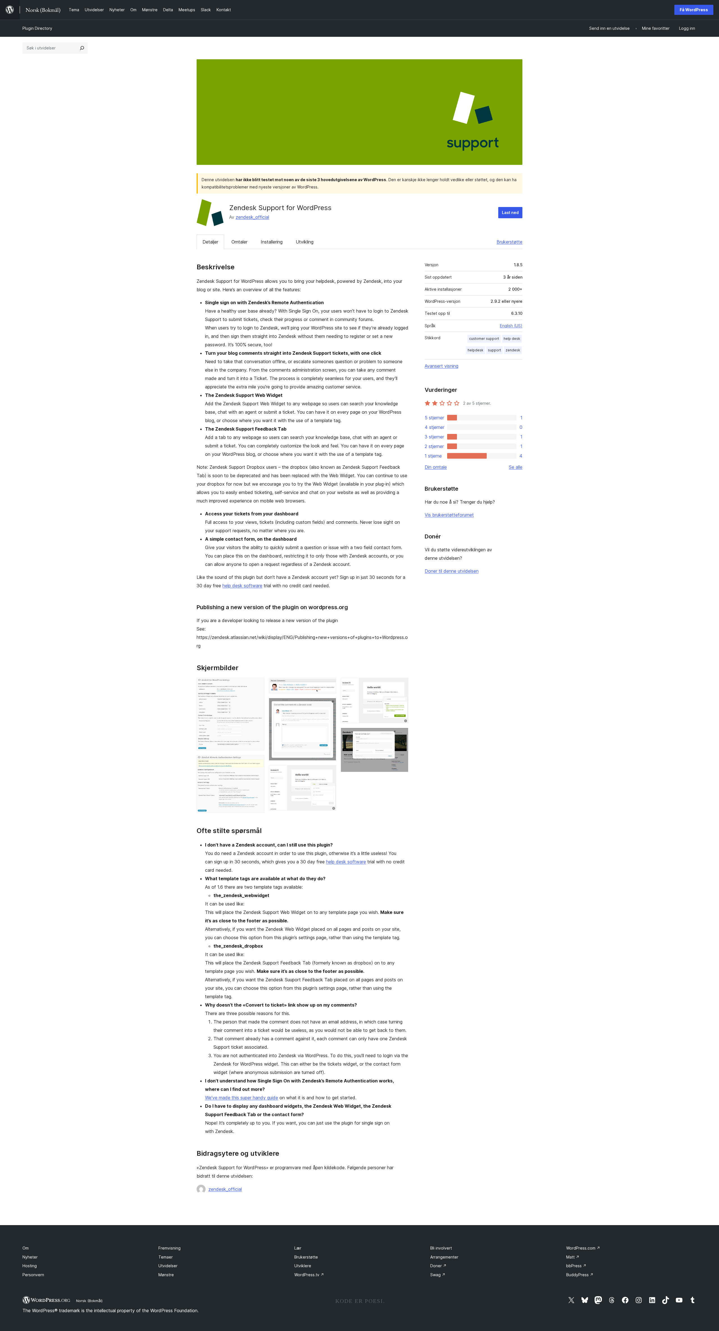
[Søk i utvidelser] (82, 48)
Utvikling (304, 242)
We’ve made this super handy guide (241, 1097)
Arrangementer (444, 1257)
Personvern (33, 1274)
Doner (438, 1265)
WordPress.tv (309, 1274)
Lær (297, 1248)
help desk (512, 338)
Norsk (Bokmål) (89, 1300)
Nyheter (30, 1257)
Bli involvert (441, 1248)
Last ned (510, 212)
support (494, 350)
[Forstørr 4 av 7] (328, 705)
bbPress (576, 1265)
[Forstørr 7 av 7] (401, 735)
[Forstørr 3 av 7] (328, 685)
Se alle (515, 467)
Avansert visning (441, 366)
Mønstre (166, 1274)
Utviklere (302, 1265)
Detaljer (210, 242)
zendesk (513, 350)
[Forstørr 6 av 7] (401, 685)
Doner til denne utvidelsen (452, 571)
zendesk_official (252, 217)
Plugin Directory (37, 28)
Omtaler (239, 242)
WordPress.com (583, 1248)
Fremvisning (169, 1248)
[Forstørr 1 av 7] (257, 685)
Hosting (29, 1265)
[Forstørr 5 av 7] (328, 772)
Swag (437, 1274)
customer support (484, 338)
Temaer (165, 1257)
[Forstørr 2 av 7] (257, 762)
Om (25, 1248)
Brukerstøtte (509, 242)
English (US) (511, 325)
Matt (572, 1257)
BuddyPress (579, 1274)
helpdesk (475, 350)
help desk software (242, 585)
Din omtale (436, 467)
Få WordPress (694, 9)
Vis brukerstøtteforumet (449, 515)
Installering (272, 242)
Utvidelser (168, 1265)
